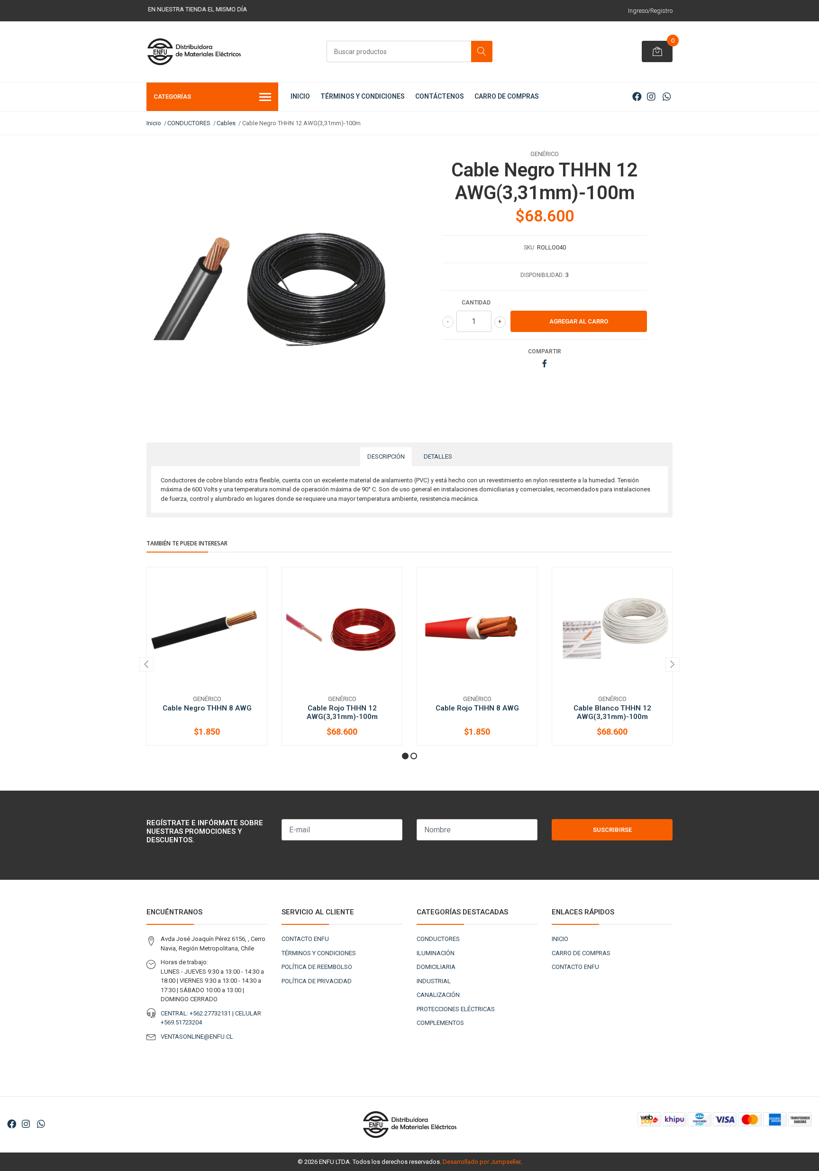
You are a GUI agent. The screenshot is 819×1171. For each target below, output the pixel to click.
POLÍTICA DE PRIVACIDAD (317, 981)
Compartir (544, 351)
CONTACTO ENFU (305, 938)
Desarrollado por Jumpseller (481, 1161)
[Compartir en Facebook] (544, 364)
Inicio (153, 123)
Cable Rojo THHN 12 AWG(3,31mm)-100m (342, 712)
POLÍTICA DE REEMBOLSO (317, 966)
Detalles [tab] (438, 456)
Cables (226, 123)
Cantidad (476, 302)
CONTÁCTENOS (439, 96)
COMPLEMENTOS (440, 1022)
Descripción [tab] (386, 456)
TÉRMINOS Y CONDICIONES (362, 96)
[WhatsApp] (667, 96)
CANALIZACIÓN (438, 994)
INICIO (300, 96)
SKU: (530, 247)
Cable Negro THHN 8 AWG (207, 708)
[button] (405, 756)
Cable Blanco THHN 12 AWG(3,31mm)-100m (612, 712)
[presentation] (146, 664)
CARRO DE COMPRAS (506, 96)
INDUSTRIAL (434, 981)
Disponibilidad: (542, 275)
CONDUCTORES (188, 123)
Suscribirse (612, 829)
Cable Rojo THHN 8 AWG (477, 708)
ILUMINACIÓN (436, 953)
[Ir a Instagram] (651, 96)
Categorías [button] (172, 96)
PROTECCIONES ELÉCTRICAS (456, 1009)
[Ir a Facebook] (637, 96)
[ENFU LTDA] (193, 52)
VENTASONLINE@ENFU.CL (197, 1036)
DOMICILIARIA (436, 966)
